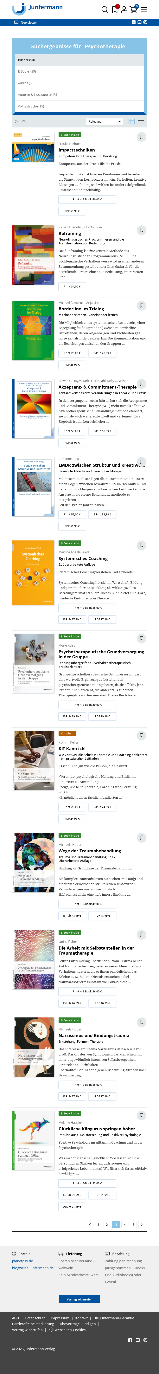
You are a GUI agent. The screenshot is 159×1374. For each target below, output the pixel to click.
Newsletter (28, 22)
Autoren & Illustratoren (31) (38, 95)
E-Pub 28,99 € (102, 353)
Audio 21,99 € (72, 1206)
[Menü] (144, 11)
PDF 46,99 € (102, 1003)
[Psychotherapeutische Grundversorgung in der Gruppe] (33, 663)
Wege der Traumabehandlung (90, 851)
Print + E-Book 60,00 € (87, 199)
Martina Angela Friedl (74, 552)
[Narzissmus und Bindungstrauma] (33, 1047)
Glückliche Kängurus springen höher (97, 1129)
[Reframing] (33, 254)
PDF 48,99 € (102, 915)
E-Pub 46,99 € (72, 1003)
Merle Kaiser (68, 645)
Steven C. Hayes (70, 381)
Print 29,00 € (72, 353)
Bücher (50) (26, 60)
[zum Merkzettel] (115, 11)
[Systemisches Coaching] (33, 572)
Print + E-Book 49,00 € (87, 904)
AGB (16, 1318)
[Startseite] (37, 9)
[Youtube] (140, 22)
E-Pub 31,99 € (72, 1195)
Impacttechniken (77, 150)
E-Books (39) (27, 71)
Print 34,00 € (72, 286)
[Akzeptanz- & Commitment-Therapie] (33, 408)
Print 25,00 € (72, 807)
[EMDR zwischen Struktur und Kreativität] (33, 486)
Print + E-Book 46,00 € (87, 991)
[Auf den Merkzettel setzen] (144, 137)
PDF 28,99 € (72, 364)
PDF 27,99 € (102, 619)
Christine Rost (69, 459)
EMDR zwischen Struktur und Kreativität (102, 465)
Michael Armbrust (72, 302)
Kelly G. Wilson (118, 381)
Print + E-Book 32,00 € (87, 1183)
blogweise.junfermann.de (33, 1268)
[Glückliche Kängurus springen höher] (33, 1140)
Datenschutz (35, 1318)
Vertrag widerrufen (28, 1329)
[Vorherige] (90, 1224)
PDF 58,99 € (72, 442)
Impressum (60, 1318)
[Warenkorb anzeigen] (134, 11)
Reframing (70, 233)
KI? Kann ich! (72, 748)
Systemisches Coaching (83, 558)
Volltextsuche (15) (31, 106)
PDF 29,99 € (102, 716)
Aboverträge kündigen (78, 1323)
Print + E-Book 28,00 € (87, 608)
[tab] (79, 60)
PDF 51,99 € (72, 526)
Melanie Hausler (70, 1122)
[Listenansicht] (132, 121)
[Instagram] (145, 22)
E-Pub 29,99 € (72, 716)
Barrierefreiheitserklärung (33, 1323)
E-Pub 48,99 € (72, 915)
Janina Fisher (68, 941)
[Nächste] (141, 1224)
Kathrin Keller (69, 742)
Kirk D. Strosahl (94, 381)
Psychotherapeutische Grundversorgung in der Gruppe (101, 654)
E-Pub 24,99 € (102, 807)
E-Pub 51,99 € (102, 514)
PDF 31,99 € (102, 1195)
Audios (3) (25, 83)
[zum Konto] (124, 11)
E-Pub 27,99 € (72, 619)
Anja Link (92, 302)
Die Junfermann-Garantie (114, 1318)
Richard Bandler (70, 227)
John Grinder (93, 227)
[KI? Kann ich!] (33, 760)
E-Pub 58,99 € (102, 431)
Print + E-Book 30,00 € (87, 704)
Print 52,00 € (72, 514)
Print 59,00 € (72, 431)
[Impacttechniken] (33, 146)
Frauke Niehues (70, 144)
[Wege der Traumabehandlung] (33, 862)
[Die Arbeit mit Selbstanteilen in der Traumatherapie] (33, 959)
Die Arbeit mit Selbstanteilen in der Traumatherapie (96, 950)
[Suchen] (105, 11)
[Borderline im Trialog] (33, 330)
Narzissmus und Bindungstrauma (94, 1035)
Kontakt (82, 1318)
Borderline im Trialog (81, 309)
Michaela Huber (70, 844)
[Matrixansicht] (141, 121)
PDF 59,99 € (72, 211)
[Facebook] (134, 22)
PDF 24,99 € (72, 818)
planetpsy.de (22, 1261)
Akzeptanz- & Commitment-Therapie (98, 387)
